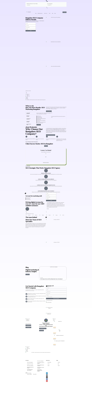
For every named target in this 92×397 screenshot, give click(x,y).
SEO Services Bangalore (30, 362)
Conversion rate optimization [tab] (28, 118)
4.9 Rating (54, 333)
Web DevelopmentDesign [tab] (29, 124)
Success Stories (49, 362)
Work (49, 13)
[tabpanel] (51, 119)
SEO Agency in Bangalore (30, 365)
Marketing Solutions (40, 13)
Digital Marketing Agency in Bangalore (30, 367)
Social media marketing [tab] (28, 121)
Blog (52, 13)
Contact (55, 13)
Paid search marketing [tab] (28, 116)
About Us (59, 362)
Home (36, 13)
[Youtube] (47, 381)
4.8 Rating (54, 339)
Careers (59, 365)
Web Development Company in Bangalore (40, 367)
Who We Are (45, 13)
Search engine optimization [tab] (28, 113)
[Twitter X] (47, 375)
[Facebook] (47, 379)
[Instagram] (47, 377)
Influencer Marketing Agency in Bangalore (40, 365)
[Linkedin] (47, 373)
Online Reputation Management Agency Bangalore (39, 370)
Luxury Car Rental (46, 150)
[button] (55, 211)
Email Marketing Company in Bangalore (40, 363)
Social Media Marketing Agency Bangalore (30, 370)
